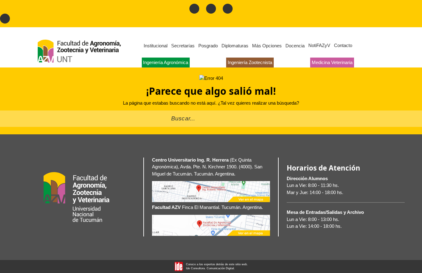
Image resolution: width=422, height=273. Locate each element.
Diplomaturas (235, 45)
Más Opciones (267, 45)
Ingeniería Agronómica (165, 62)
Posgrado (208, 45)
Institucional (155, 45)
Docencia (295, 45)
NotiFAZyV (319, 45)
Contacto (343, 45)
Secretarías (183, 45)
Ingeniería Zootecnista (250, 62)
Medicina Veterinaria (332, 62)
